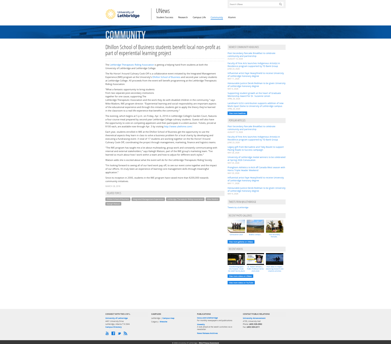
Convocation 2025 (236, 234)
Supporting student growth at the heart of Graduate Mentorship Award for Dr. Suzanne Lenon (254, 94)
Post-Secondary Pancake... (274, 235)
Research (183, 17)
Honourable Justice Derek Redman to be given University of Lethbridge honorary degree (256, 85)
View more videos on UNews (240, 276)
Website (163, 322)
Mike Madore (212, 199)
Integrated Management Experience (148, 199)
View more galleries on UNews (241, 242)
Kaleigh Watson (113, 204)
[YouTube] (107, 334)
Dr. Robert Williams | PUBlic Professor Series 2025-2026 (255, 269)
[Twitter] (120, 334)
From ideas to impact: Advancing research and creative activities (274, 269)
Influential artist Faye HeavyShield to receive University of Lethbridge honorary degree (256, 74)
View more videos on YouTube (241, 282)
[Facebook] (113, 334)
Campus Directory (113, 327)
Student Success (164, 17)
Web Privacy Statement (209, 343)
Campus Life (199, 17)
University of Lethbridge (116, 318)
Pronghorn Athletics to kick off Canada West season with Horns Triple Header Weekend (256, 169)
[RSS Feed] (126, 334)
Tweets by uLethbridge (238, 207)
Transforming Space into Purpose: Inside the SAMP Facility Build (236, 269)
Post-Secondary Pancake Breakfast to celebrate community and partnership (251, 54)
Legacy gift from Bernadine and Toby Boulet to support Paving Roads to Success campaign (256, 148)
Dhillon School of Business (166, 77)
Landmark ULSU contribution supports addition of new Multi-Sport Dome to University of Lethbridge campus (255, 105)
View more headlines (237, 113)
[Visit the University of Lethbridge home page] (122, 19)
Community (217, 17)
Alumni (232, 17)
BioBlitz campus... (255, 234)
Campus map (168, 318)
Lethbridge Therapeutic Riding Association (132, 64)
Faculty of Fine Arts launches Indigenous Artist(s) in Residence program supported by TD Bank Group (254, 65)
